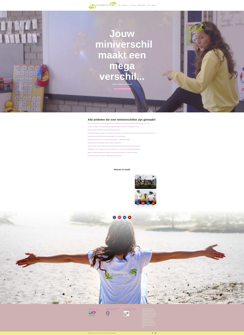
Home (119, 5)
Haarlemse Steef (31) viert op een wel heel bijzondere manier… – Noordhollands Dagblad (109, 139)
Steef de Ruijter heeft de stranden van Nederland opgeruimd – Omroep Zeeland (106, 136)
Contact (153, 5)
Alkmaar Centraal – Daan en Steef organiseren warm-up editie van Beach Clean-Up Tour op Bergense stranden (114, 146)
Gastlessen (124, 5)
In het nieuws (133, 5)
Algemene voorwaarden (103, 333)
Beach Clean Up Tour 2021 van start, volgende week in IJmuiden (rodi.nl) (105, 155)
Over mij (148, 5)
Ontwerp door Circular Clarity (93, 333)
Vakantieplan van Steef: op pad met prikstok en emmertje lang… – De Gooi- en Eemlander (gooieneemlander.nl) (114, 149)
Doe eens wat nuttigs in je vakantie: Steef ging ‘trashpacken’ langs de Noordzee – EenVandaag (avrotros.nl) (113, 126)
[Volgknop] (138, 203)
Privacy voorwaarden (112, 333)
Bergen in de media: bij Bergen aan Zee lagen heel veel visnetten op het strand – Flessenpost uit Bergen (112, 152)
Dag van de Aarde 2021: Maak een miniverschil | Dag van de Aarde (103, 129)
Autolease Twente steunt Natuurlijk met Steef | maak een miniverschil (104, 142)
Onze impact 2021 (141, 5)
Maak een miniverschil (122, 88)
